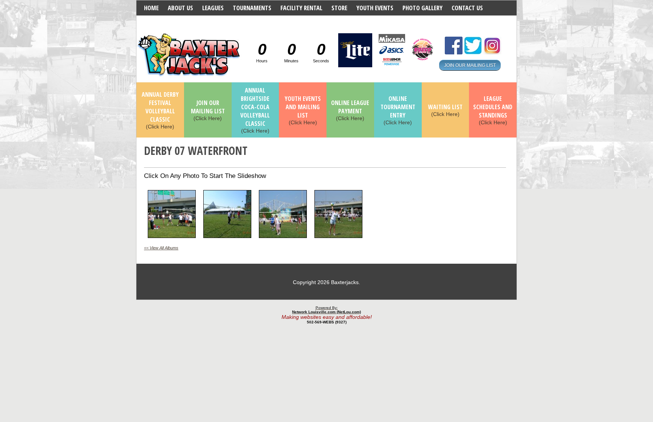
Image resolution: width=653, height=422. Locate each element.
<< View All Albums (161, 248)
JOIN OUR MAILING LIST (470, 65)
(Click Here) (160, 111)
